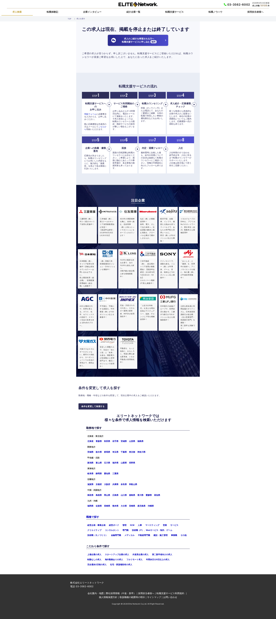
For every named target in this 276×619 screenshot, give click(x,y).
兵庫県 (115, 484)
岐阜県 (90, 473)
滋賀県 (90, 484)
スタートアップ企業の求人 (117, 554)
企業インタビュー (92, 11)
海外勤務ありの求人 (114, 559)
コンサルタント (112, 530)
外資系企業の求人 (141, 554)
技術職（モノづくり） (97, 535)
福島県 (140, 441)
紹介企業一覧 (133, 11)
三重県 (115, 473)
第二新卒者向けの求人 (162, 554)
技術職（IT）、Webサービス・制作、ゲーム (152, 530)
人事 (140, 525)
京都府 (99, 484)
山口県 (124, 495)
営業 (165, 525)
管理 (124, 525)
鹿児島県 (141, 506)
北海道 (90, 441)
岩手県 (115, 441)
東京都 (132, 452)
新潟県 (90, 463)
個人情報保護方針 (108, 597)
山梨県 (124, 463)
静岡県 (99, 473)
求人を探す (80, 19)
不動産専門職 (144, 535)
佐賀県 (99, 506)
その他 (184, 535)
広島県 (115, 495)
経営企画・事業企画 (96, 525)
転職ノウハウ (215, 11)
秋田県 (107, 441)
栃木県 (99, 452)
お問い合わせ (170, 597)
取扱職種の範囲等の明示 (132, 597)
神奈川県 (141, 452)
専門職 (125, 530)
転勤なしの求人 (94, 559)
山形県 (132, 441)
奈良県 (124, 484)
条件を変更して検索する (93, 406)
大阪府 (107, 484)
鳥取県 (90, 495)
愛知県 (107, 473)
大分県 (124, 506)
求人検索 (17, 11)
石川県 (107, 463)
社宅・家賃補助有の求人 (121, 564)
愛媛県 (149, 495)
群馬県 (107, 452)
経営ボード (114, 525)
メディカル (129, 535)
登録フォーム (90, 114)
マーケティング (152, 525)
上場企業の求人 (94, 554)
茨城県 (90, 452)
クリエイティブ (94, 530)
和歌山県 (133, 484)
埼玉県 (115, 452)
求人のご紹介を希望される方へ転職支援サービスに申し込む (139, 40)
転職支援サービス (174, 11)
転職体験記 (52, 11)
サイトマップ (154, 597)
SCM (132, 525)
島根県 (99, 495)
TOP (69, 19)
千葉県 (124, 452)
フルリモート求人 (134, 559)
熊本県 (115, 506)
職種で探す (92, 516)
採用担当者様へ (255, 11)
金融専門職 (116, 535)
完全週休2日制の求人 (97, 564)
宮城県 (124, 441)
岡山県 (107, 495)
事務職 (174, 535)
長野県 (132, 463)
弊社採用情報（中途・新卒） (121, 593)
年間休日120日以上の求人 (158, 559)
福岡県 (90, 506)
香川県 (140, 495)
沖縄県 (151, 506)
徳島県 (132, 495)
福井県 (115, 463)
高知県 (157, 495)
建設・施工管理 (161, 535)
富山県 (99, 463)
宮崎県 (132, 506)
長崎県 (107, 506)
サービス (174, 525)
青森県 (99, 441)
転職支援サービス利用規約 (170, 593)
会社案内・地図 (96, 593)
